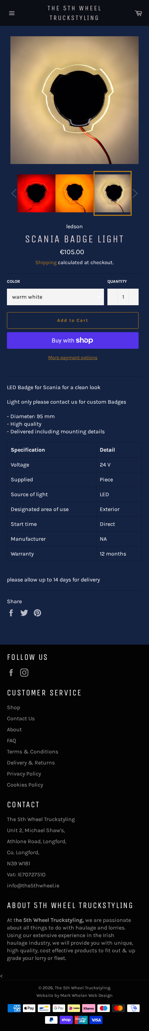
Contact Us (21, 718)
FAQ (11, 740)
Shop (13, 707)
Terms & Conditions (32, 751)
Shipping (45, 262)
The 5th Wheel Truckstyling (74, 13)
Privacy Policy (24, 773)
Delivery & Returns (31, 762)
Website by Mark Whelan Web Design (74, 995)
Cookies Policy (25, 784)
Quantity (117, 281)
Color (13, 281)
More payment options (72, 357)
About (14, 729)
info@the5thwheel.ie (33, 885)
